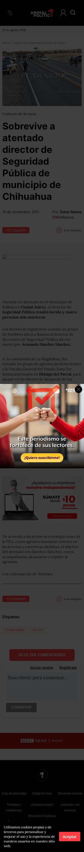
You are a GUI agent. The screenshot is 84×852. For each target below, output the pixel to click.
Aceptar (70, 836)
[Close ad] (78, 389)
